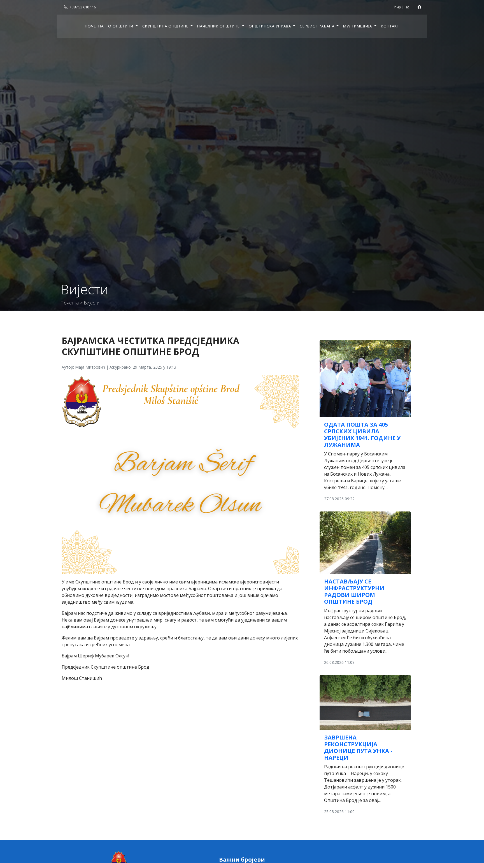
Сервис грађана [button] (318, 26)
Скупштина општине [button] (166, 26)
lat (407, 7)
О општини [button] (121, 26)
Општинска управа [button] (270, 26)
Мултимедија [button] (358, 26)
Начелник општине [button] (219, 26)
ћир (397, 7)
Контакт (390, 26)
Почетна (94, 26)
